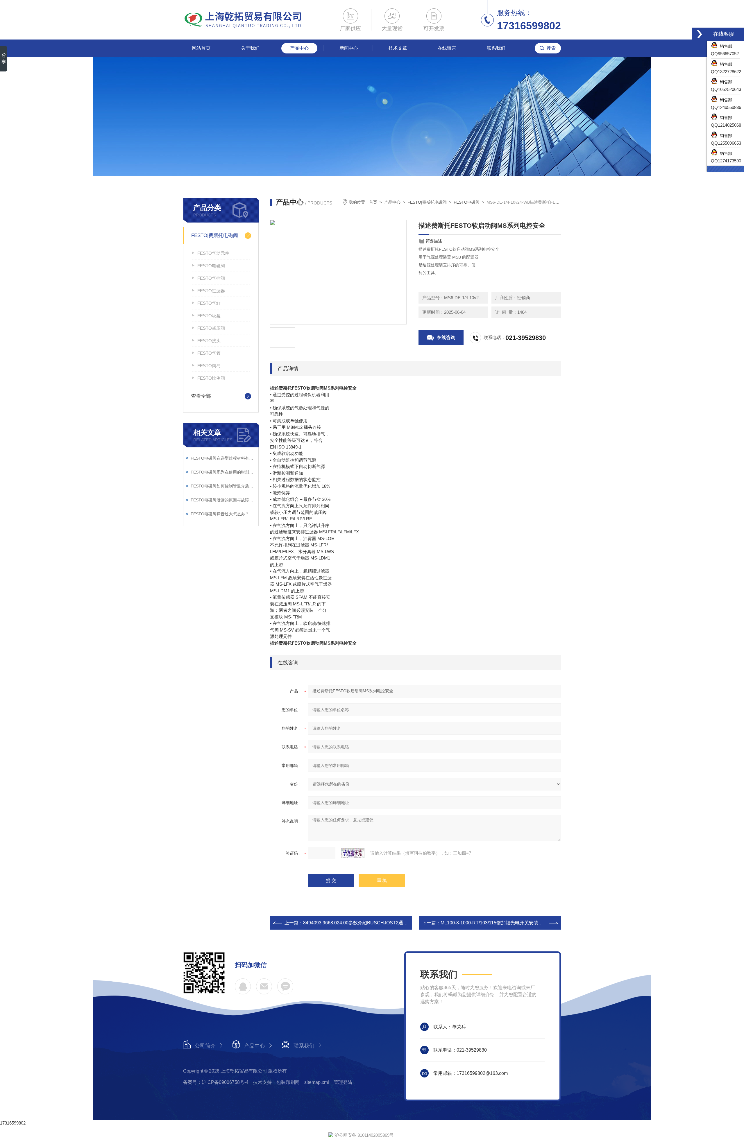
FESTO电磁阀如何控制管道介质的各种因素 (223, 486)
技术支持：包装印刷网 (276, 1082)
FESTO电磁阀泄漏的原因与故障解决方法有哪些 (223, 500)
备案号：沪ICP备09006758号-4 (215, 1082)
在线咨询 (446, 337)
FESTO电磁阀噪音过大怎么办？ (220, 514)
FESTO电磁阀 (211, 265)
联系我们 (496, 48)
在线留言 (447, 48)
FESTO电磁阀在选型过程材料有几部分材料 (223, 458)
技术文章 (398, 48)
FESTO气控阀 (211, 278)
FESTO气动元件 (213, 253)
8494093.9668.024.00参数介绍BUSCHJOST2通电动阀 (360, 922)
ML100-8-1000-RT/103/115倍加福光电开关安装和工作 (496, 922)
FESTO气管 (209, 353)
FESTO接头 (209, 340)
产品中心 (299, 48)
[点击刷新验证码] (352, 853)
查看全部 (201, 396)
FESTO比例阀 (211, 378)
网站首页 (201, 48)
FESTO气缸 (209, 303)
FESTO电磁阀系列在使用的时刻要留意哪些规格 (223, 472)
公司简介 (205, 1046)
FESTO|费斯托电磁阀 (214, 235)
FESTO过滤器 (211, 290)
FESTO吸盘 (209, 315)
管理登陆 (343, 1082)
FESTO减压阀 (211, 328)
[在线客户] (699, 34)
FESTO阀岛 (209, 365)
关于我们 (250, 48)
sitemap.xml (316, 1082)
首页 (373, 202)
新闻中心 (348, 48)
